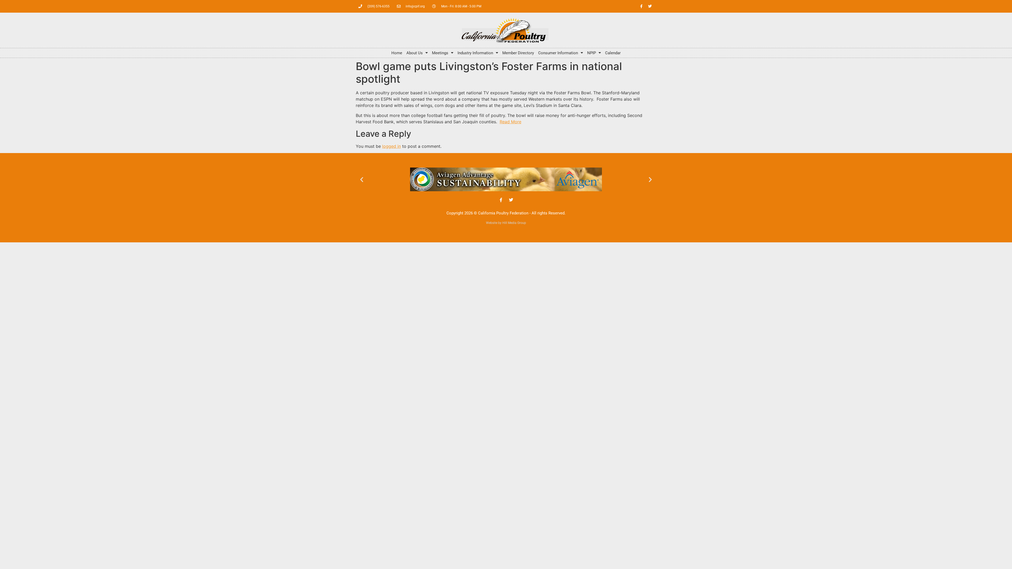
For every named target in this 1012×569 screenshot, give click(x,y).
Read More (510, 121)
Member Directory (518, 53)
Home (396, 53)
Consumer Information (558, 53)
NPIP (591, 53)
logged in (391, 146)
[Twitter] (650, 6)
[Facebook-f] (641, 6)
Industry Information (475, 53)
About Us (414, 53)
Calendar (613, 53)
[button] (361, 179)
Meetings (440, 53)
